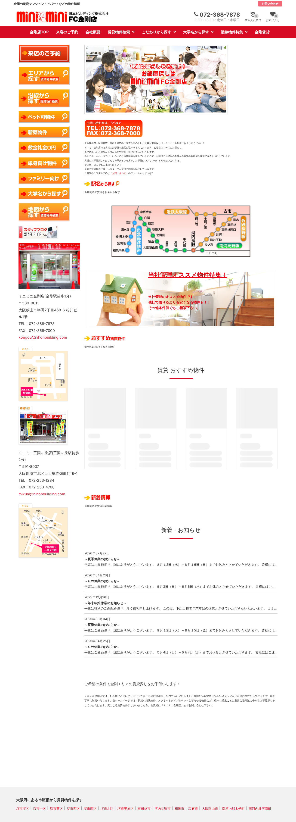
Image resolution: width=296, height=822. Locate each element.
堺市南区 (90, 808)
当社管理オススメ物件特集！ (187, 274)
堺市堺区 (22, 808)
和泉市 (179, 808)
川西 (213, 234)
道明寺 (215, 212)
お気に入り (273, 18)
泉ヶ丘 (131, 229)
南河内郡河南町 (260, 808)
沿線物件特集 (232, 32)
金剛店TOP (39, 32)
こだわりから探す (156, 32)
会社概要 (93, 32)
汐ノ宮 (201, 245)
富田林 (225, 223)
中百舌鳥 (135, 210)
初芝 (143, 223)
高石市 (193, 808)
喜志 (230, 218)
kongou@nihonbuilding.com (42, 337)
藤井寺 (197, 212)
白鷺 (139, 217)
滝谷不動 (207, 240)
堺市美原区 (125, 808)
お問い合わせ (270, 3)
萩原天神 (147, 229)
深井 (132, 222)
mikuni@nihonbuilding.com (41, 494)
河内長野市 (162, 808)
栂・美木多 (129, 237)
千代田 (184, 252)
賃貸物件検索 (119, 32)
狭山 (156, 242)
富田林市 (144, 808)
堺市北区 (107, 808)
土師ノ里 (206, 212)
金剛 (166, 252)
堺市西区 (73, 808)
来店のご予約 (67, 32)
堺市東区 (56, 808)
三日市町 (203, 252)
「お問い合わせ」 (119, 173)
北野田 (151, 236)
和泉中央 (125, 252)
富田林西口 (219, 229)
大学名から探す (196, 32)
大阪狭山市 (160, 248)
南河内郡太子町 (233, 808)
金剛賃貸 (262, 32)
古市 (236, 212)
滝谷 (175, 252)
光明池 (127, 244)
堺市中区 (39, 808)
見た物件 (253, 18)
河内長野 (193, 252)
